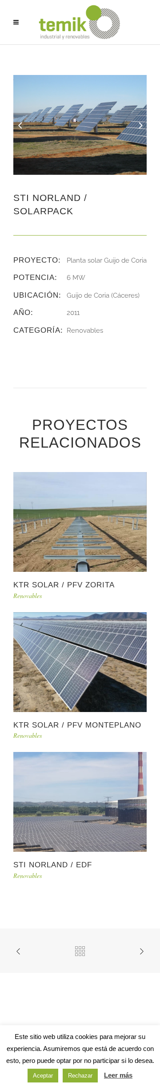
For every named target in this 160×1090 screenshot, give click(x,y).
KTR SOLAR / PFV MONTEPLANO (77, 725)
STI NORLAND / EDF (52, 865)
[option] (80, 125)
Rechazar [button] (80, 1075)
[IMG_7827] (80, 124)
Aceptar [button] (43, 1075)
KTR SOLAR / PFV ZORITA (64, 585)
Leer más (118, 1075)
